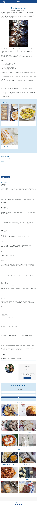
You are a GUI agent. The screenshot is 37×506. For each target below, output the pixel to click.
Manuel (2, 196)
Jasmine (2, 230)
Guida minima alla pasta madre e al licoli (27, 446)
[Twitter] (17, 504)
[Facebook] (16, 504)
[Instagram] (21, 504)
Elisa (2, 218)
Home (14, 5)
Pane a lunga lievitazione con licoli (27, 432)
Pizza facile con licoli (9, 446)
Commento (3, 161)
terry (2, 207)
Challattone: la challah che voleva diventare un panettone (27, 417)
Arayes (9, 417)
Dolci (19, 5)
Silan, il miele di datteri (27, 464)
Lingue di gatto (5, 122)
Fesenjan (27, 493)
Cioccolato (22, 5)
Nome (2, 174)
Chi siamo (18, 502)
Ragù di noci (9, 479)
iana (2, 184)
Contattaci (22, 502)
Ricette (17, 5)
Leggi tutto (27, 378)
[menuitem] (19, 1)
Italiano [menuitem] (19, 1)
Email (21, 174)
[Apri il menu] (36, 1)
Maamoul (27, 479)
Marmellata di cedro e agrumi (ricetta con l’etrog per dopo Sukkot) (9, 465)
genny (2, 272)
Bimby (30, 72)
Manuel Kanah (14, 10)
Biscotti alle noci (9, 493)
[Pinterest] (19, 504)
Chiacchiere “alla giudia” (7, 146)
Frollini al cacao (9, 432)
